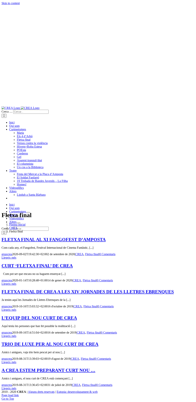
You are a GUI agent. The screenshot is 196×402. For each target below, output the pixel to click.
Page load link (10, 395)
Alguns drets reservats (41, 391)
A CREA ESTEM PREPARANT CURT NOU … (48, 370)
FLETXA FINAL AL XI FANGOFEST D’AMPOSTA (54, 239)
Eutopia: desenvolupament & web (77, 391)
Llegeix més (9, 257)
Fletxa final (92, 254)
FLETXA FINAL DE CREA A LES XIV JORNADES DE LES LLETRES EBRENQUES (88, 291)
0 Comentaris (107, 254)
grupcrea (7, 254)
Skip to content (11, 3)
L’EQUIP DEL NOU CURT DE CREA (39, 317)
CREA (79, 254)
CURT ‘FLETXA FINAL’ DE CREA (37, 265)
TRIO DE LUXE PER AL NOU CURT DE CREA (50, 344)
